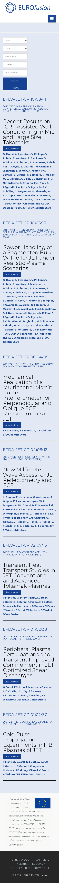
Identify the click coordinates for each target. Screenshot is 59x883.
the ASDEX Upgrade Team (19, 337)
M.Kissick (8, 770)
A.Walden (34, 695)
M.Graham (24, 296)
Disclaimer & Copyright (31, 867)
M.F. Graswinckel (42, 505)
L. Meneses (37, 513)
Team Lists (42, 859)
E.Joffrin (8, 300)
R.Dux (31, 597)
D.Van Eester (11, 199)
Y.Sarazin (8, 610)
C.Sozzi (18, 195)
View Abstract (12, 148)
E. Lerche (20, 174)
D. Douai (8, 154)
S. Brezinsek (37, 162)
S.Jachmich (38, 296)
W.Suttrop (32, 610)
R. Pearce (44, 521)
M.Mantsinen (22, 606)
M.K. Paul (39, 183)
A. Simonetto (36, 509)
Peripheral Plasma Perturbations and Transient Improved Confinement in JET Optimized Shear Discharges (28, 662)
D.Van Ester (39, 329)
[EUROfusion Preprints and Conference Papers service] (27, 7)
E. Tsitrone (43, 195)
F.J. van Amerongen (25, 501)
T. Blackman (35, 158)
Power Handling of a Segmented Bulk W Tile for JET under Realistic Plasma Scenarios (29, 257)
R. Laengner (45, 300)
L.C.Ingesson (36, 766)
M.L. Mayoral (20, 309)
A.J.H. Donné (23, 505)
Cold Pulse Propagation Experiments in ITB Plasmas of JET (27, 742)
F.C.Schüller (10, 321)
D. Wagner (9, 513)
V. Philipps (37, 154)
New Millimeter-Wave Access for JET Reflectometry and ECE (29, 477)
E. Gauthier (27, 166)
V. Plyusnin (35, 187)
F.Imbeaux (34, 602)
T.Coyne (32, 292)
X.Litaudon (10, 695)
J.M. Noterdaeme (13, 313)
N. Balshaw (21, 517)
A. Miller (25, 178)
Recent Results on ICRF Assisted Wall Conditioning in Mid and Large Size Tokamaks (29, 132)
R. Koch (19, 300)
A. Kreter (34, 170)
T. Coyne (13, 166)
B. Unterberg (23, 329)
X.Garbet (41, 597)
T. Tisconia (41, 525)
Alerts (22, 863)
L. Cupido (9, 497)
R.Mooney (38, 606)
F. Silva (49, 513)
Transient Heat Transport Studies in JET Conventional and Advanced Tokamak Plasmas (29, 575)
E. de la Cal (19, 292)
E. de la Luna (24, 497)
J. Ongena (26, 183)
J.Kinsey (8, 606)
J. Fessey (19, 521)
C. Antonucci (41, 497)
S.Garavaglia (10, 430)
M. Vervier (26, 199)
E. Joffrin (21, 170)
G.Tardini (46, 610)
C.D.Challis (9, 691)
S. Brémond (21, 162)
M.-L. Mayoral (11, 178)
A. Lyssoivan (22, 154)
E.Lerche (24, 304)
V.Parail (49, 606)
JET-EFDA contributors (37, 207)
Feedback (37, 863)
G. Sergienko (23, 191)
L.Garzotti (9, 602)
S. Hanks (32, 521)
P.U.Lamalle (10, 304)
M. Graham (42, 166)
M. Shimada (39, 191)
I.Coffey (22, 597)
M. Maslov (48, 174)
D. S (16, 525)
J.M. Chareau (37, 517)
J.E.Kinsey (35, 691)
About (26, 859)
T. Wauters (19, 158)
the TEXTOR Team (23, 203)
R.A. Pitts (21, 187)
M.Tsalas (30, 195)
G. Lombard (34, 174)
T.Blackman (35, 284)
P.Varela (8, 517)
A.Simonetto (27, 430)
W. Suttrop (20, 325)
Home (13, 859)
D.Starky (28, 525)
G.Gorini (22, 602)
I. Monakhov (38, 178)
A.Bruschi (9, 509)
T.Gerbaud (9, 296)
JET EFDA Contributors (31, 699)
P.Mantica (9, 597)
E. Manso (22, 513)
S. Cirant (21, 509)
